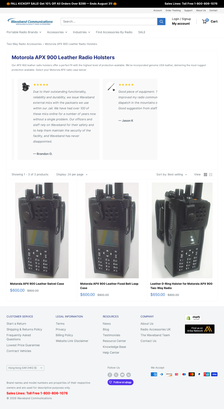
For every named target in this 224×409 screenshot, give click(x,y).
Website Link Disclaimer (72, 341)
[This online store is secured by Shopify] (193, 317)
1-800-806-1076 (205, 3)
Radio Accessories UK (156, 329)
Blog (106, 329)
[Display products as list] (210, 174)
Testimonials (111, 335)
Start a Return (16, 323)
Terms (60, 323)
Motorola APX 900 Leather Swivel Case (37, 283)
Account (157, 10)
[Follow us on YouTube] (122, 374)
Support (188, 10)
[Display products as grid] (205, 174)
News (107, 323)
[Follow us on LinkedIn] (128, 374)
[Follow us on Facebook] (110, 374)
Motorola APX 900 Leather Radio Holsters (71, 44)
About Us (201, 10)
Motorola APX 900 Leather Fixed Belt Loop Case (109, 286)
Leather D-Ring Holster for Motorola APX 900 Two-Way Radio (181, 286)
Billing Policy (64, 335)
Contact (213, 10)
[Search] (161, 21)
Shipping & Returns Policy (24, 329)
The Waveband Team (155, 335)
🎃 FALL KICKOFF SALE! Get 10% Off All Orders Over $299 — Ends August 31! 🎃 (62, 3)
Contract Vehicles (19, 351)
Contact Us (148, 341)
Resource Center (114, 341)
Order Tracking (173, 10)
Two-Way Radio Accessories (24, 44)
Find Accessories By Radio (114, 32)
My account (181, 23)
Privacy (61, 329)
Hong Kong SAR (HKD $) (22, 367)
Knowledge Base (114, 347)
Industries (80, 32)
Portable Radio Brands (22, 32)
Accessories (55, 32)
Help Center (111, 352)
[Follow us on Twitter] (116, 374)
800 (46, 393)
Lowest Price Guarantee (23, 345)
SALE (141, 32)
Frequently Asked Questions (19, 337)
